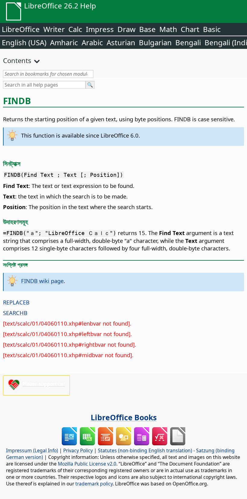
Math (168, 29)
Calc (75, 29)
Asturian (121, 42)
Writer (54, 29)
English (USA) (24, 42)
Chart (190, 29)
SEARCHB (15, 312)
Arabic (92, 42)
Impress (100, 29)
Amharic (64, 42)
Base (147, 29)
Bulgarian (155, 42)
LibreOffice (21, 29)
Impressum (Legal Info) (32, 450)
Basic (212, 29)
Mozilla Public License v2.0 (87, 463)
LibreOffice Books (124, 417)
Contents (17, 60)
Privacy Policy (78, 450)
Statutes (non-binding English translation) (145, 450)
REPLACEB (16, 302)
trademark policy (94, 483)
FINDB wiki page (42, 280)
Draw (126, 29)
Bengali (188, 42)
